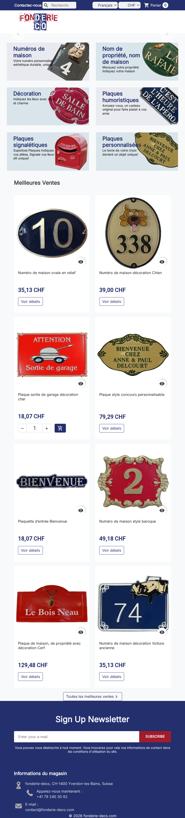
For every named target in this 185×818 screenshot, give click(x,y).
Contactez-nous (28, 5)
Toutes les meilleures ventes (92, 696)
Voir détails (30, 301)
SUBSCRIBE (155, 736)
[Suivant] (167, 33)
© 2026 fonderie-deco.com (92, 815)
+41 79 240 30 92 (52, 796)
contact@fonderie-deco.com (49, 809)
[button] (165, 22)
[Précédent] (18, 33)
